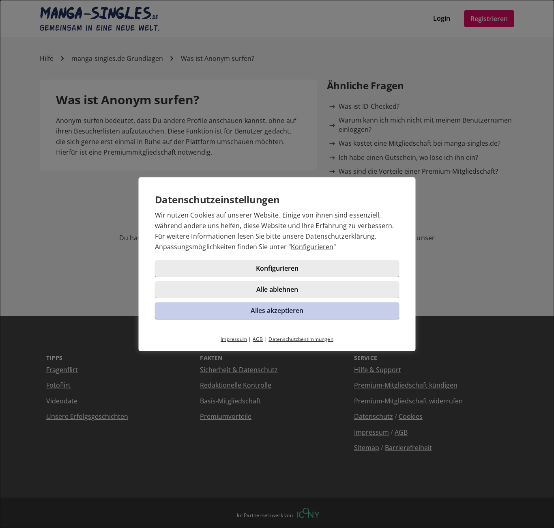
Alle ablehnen (277, 289)
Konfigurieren (312, 246)
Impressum (234, 339)
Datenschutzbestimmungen (300, 339)
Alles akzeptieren (277, 310)
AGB (258, 339)
